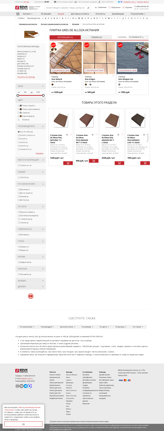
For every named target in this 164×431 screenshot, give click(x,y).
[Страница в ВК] (21, 386)
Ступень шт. (25, 165)
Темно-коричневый (31, 109)
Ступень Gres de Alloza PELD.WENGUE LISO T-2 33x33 (133, 139)
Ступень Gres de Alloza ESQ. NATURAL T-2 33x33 (56, 139)
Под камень (25, 274)
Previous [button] (50, 138)
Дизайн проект (104, 375)
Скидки (85, 385)
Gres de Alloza (26, 132)
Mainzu (68, 409)
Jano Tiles (21, 63)
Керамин (69, 401)
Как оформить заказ (106, 380)
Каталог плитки (55, 375)
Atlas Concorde (71, 396)
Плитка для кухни (56, 390)
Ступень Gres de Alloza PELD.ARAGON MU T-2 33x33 (82, 139)
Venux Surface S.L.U (25, 51)
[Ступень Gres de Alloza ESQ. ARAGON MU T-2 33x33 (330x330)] (112, 120)
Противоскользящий (29, 215)
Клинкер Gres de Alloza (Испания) (61, 79)
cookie (20, 407)
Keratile (20, 73)
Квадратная (25, 262)
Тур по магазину (107, 2)
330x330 (24, 177)
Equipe (68, 414)
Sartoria (20, 56)
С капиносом (26, 219)
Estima (68, 393)
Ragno (68, 411)
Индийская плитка (56, 398)
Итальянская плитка (57, 396)
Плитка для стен (55, 393)
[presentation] (18, 105)
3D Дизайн (46, 13)
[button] (80, 76)
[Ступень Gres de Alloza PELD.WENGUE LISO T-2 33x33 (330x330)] (138, 120)
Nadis (19, 59)
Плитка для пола (55, 388)
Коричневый (28, 116)
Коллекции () (65, 37)
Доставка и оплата (80, 13)
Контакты (100, 13)
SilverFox (20, 54)
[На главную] (28, 370)
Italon (68, 377)
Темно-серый (28, 105)
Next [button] (148, 138)
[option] (60, 137)
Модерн (24, 250)
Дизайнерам (118, 13)
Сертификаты (87, 377)
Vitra (67, 406)
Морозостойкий (27, 212)
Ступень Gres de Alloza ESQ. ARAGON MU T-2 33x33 (108, 139)
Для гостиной (26, 193)
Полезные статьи (105, 377)
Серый (26, 112)
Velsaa (68, 404)
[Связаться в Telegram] (119, 2)
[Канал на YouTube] (17, 386)
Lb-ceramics (70, 398)
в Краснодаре (104, 421)
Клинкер (24, 196)
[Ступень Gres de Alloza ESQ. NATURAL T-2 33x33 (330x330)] (61, 120)
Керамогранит (55, 385)
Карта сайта (103, 383)
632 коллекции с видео (65, 2)
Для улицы (25, 189)
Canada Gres (22, 68)
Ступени (24, 222)
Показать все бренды (26, 77)
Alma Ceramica (71, 390)
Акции (61, 13)
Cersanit (69, 385)
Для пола (24, 200)
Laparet (68, 380)
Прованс (24, 247)
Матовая (24, 234)
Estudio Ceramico (24, 66)
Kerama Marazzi (71, 375)
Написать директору (106, 385)
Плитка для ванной (56, 383)
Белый (25, 119)
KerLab (20, 61)
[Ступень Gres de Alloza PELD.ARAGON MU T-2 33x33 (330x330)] (86, 120)
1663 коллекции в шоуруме (87, 2)
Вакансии (86, 404)
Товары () (96, 37)
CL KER (20, 71)
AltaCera (69, 388)
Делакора (69, 383)
